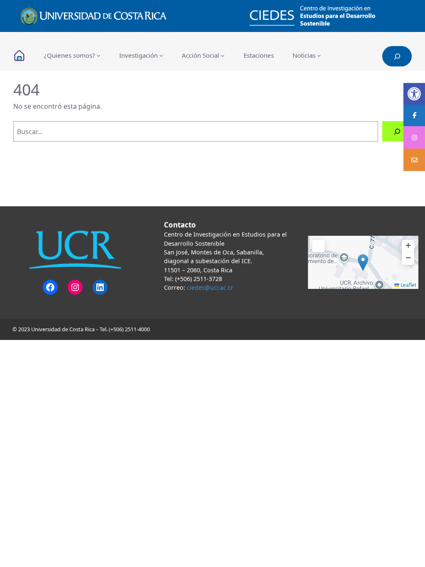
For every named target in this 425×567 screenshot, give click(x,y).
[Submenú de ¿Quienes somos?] (98, 55)
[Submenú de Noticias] (319, 55)
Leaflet (407, 284)
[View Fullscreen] (318, 246)
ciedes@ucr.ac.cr (210, 287)
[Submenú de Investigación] (161, 55)
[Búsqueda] (397, 131)
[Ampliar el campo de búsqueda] (397, 56)
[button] (414, 94)
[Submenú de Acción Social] (223, 55)
